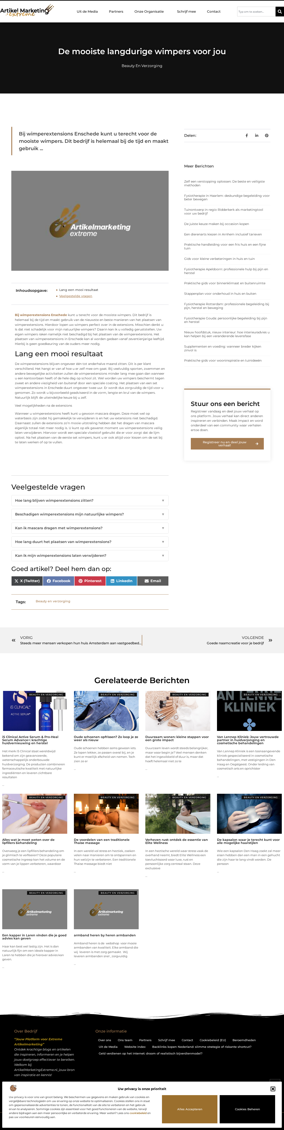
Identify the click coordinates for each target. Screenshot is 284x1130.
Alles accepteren (189, 1109)
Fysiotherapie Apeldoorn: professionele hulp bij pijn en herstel (226, 271)
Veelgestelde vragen (75, 296)
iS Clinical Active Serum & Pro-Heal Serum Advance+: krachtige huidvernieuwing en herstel (30, 740)
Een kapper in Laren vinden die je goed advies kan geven (34, 936)
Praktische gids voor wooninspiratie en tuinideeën (223, 360)
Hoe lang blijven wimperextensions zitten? (90, 500)
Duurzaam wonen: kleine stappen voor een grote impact (177, 738)
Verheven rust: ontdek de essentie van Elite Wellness (176, 841)
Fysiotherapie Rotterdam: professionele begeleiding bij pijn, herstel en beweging (226, 306)
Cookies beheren (247, 1109)
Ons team (125, 1040)
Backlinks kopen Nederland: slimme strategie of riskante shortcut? (201, 1046)
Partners (116, 11)
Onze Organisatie (149, 11)
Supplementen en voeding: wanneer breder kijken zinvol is (222, 348)
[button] (273, 1089)
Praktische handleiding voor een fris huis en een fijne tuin (225, 246)
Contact (214, 11)
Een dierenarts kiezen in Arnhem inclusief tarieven (223, 234)
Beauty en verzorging (142, 66)
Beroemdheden (244, 1040)
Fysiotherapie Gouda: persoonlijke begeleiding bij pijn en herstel (225, 320)
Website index (135, 1046)
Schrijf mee (186, 11)
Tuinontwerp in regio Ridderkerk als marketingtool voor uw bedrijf (223, 211)
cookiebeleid (138, 1113)
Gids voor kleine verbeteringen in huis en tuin (219, 259)
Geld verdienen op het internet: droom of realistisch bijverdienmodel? (150, 1053)
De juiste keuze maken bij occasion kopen (216, 224)
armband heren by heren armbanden (105, 935)
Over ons (104, 1040)
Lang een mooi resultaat (78, 290)
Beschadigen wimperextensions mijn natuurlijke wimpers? (90, 514)
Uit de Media (87, 11)
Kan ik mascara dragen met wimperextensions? (90, 528)
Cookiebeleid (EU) (213, 1040)
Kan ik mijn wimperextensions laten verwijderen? (90, 555)
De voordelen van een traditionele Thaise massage (102, 841)
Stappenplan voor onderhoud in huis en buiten (220, 294)
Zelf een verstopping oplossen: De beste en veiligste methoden (224, 183)
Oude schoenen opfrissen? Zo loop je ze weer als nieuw (106, 738)
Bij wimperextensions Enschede (41, 315)
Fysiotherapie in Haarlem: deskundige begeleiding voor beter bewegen (227, 197)
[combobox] (256, 11)
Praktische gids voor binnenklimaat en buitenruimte (224, 283)
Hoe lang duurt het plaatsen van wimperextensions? (90, 542)
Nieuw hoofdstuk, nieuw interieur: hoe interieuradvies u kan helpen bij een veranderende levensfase (227, 334)
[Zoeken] (280, 11)
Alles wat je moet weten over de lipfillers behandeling (28, 841)
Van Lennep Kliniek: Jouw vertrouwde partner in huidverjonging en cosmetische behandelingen (248, 740)
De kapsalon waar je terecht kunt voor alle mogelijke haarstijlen (248, 841)
